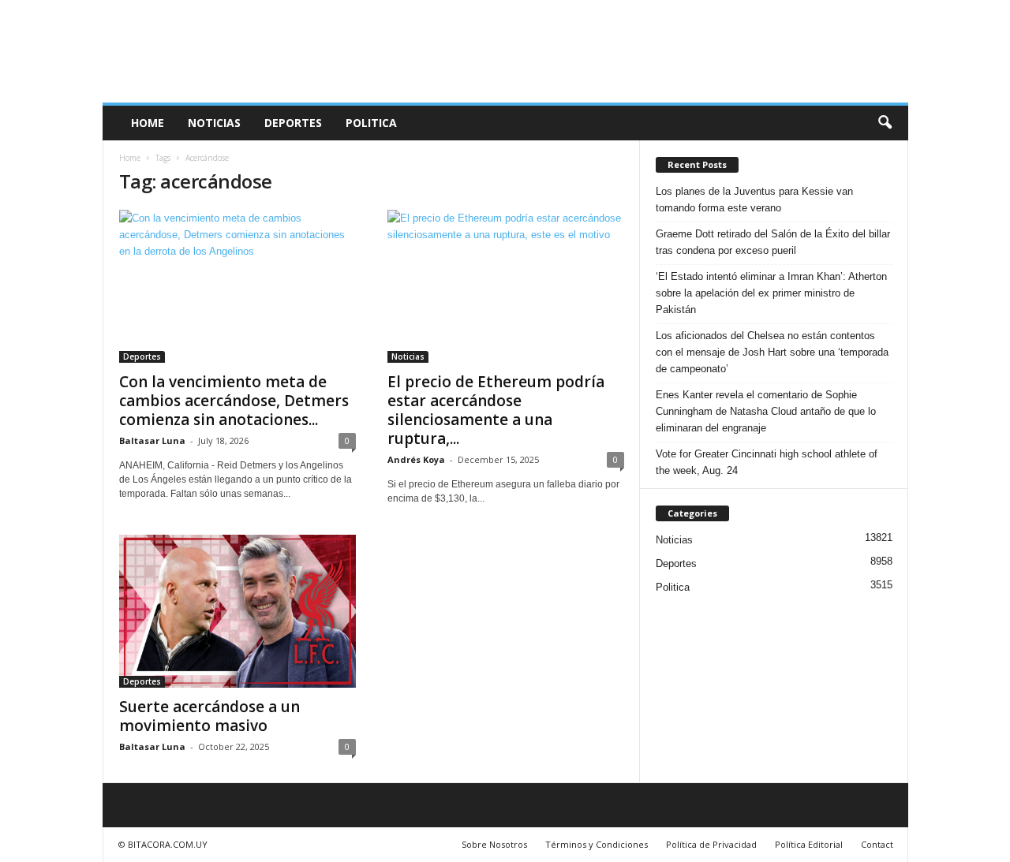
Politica (371, 122)
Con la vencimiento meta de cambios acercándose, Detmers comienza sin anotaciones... (234, 400)
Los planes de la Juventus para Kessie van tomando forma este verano (754, 199)
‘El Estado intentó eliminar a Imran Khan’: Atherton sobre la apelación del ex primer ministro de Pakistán (771, 293)
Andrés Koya (416, 459)
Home (147, 122)
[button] (884, 123)
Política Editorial (809, 844)
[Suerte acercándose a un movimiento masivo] (237, 611)
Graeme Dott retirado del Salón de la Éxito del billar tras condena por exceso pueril (773, 242)
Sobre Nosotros (494, 844)
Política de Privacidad (711, 844)
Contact (877, 844)
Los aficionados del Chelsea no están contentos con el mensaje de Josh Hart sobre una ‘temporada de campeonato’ (772, 352)
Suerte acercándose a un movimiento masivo (209, 716)
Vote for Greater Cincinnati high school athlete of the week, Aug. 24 (766, 462)
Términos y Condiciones (596, 844)
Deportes (293, 122)
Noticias (214, 122)
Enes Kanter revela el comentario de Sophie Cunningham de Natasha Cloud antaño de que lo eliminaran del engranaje (766, 411)
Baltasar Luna (152, 440)
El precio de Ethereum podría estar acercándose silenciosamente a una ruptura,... (495, 410)
